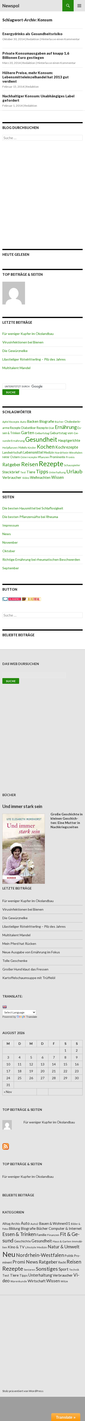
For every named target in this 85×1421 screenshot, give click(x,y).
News (6, 534)
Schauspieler (72, 465)
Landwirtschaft (12, 452)
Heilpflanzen (10, 447)
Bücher (59, 421)
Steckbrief (11, 472)
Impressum (10, 525)
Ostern (15, 457)
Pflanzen (43, 457)
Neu (8, 1254)
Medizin (49, 452)
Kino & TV (16, 1247)
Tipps (42, 471)
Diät (51, 428)
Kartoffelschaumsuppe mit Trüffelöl (28, 978)
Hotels (22, 447)
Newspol (10, 5)
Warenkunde (18, 1281)
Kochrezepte (66, 447)
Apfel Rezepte (10, 421)
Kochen (46, 446)
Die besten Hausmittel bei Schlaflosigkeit (32, 508)
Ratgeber (11, 464)
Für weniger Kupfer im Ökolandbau (28, 334)
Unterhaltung (57, 472)
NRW (5, 457)
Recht (62, 1262)
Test (23, 472)
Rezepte (51, 463)
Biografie (46, 421)
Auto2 (34, 1223)
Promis (70, 457)
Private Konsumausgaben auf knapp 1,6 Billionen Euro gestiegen (35, 55)
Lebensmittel (33, 452)
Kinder (32, 447)
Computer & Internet (65, 1228)
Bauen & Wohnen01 (54, 1223)
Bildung (14, 1228)
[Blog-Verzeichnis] (11, 599)
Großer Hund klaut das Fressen (25, 969)
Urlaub (74, 471)
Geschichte (22, 1241)
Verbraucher (11, 477)
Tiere (30, 472)
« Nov (8, 1092)
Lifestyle (30, 1247)
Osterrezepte (29, 457)
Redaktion (32, 39)
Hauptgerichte (69, 440)
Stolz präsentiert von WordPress (22, 1391)
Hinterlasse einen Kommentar (60, 39)
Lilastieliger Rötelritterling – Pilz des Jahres (34, 359)
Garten (27, 432)
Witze (64, 1281)
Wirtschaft (37, 1280)
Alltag (6, 1224)
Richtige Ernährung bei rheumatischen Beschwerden (41, 559)
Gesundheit (41, 439)
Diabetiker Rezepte (34, 428)
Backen (32, 421)
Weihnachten (40, 477)
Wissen (57, 477)
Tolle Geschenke (14, 961)
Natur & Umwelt (64, 1246)
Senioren (29, 1269)
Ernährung (66, 427)
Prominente (57, 457)
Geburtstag (42, 433)
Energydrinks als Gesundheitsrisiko (32, 34)
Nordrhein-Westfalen (68, 452)
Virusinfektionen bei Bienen (22, 342)
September (10, 568)
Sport (63, 1269)
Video (25, 477)
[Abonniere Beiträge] (5, 1146)
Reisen (29, 464)
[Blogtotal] (31, 599)
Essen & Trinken (19, 1234)
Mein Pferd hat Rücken (19, 943)
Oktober (8, 551)
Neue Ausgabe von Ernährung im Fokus (31, 952)
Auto (23, 421)
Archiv (15, 1224)
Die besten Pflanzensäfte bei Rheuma (30, 517)
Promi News (25, 1261)
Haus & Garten (62, 1241)
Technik (74, 1269)
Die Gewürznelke (15, 351)
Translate (31, 1016)
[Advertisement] (42, 195)
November (10, 542)
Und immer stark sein (22, 806)
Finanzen (53, 1235)
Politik (69, 1256)
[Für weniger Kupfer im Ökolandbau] (13, 293)
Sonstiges (47, 1269)
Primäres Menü (79, 5)
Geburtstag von (61, 433)
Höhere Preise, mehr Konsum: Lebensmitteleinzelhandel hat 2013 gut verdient (35, 77)
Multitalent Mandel (16, 368)
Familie (42, 1235)
